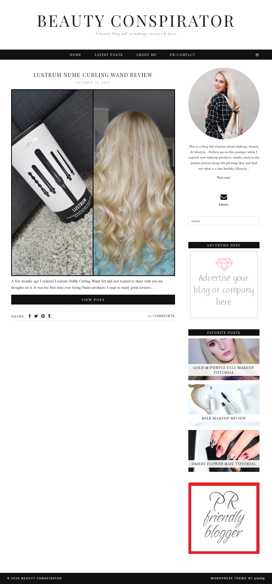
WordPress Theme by (238, 578)
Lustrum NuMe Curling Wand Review (93, 74)
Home (75, 54)
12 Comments (161, 315)
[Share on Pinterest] (43, 316)
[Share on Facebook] (30, 316)
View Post (93, 299)
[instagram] (257, 55)
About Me (146, 54)
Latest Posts (109, 54)
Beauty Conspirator (136, 20)
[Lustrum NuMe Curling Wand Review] (93, 183)
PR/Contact (183, 54)
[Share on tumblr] (49, 316)
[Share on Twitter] (36, 316)
